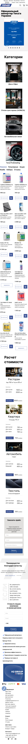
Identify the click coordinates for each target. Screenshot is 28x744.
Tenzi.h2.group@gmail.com (12, 733)
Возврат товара (15, 2)
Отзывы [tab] (17, 170)
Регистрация (9, 720)
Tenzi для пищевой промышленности (10, 706)
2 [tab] (10, 47)
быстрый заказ (4, 198)
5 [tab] (17, 47)
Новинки (7, 713)
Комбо (7, 709)
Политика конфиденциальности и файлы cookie (12, 700)
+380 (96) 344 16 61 (11, 735)
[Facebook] (12, 739)
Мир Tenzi (6, 0)
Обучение (11, 0)
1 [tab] (8, 47)
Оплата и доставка (7, 2)
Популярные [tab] (13, 167)
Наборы (7, 711)
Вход (6, 718)
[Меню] (27, 5)
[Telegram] (8, 739)
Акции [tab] (22, 167)
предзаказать (7, 285)
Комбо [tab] (2, 170)
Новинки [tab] (3, 167)
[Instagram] (15, 739)
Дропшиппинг (22, 2)
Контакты (22, 0)
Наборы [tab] (9, 170)
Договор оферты (10, 704)
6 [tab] (19, 47)
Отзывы (7, 722)
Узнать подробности (10, 575)
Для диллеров (17, 0)
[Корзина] (24, 5)
